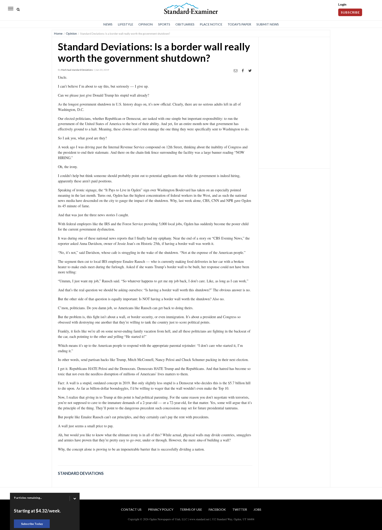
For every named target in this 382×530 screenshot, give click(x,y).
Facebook (217, 509)
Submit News (267, 24)
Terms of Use (191, 509)
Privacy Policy (160, 509)
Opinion (145, 24)
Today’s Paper (239, 24)
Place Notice (211, 24)
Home (58, 33)
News (107, 24)
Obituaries (184, 24)
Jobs (257, 509)
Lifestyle (125, 24)
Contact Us (131, 509)
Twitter (239, 509)
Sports (164, 24)
